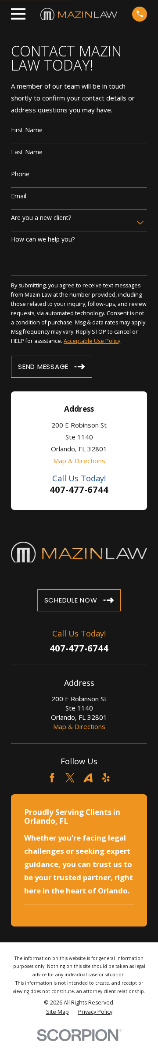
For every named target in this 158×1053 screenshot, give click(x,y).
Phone (20, 174)
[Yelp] (106, 777)
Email (18, 196)
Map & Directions (79, 460)
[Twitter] (70, 777)
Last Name (27, 152)
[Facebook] (52, 777)
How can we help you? (43, 239)
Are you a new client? (41, 218)
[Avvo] (88, 777)
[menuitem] (57, 1012)
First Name (27, 130)
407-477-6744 (79, 489)
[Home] (79, 14)
